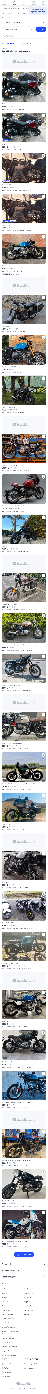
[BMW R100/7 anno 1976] (24, 951)
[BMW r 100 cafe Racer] (24, 1188)
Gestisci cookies (7, 1314)
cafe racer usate (14, 8)
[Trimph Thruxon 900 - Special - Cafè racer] (24, 632)
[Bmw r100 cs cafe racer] (24, 453)
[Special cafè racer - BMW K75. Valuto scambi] (24, 1148)
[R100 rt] (24, 91)
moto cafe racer (27, 8)
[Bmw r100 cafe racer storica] (24, 673)
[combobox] (24, 22)
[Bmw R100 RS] (24, 172)
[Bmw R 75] (24, 254)
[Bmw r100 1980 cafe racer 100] (24, 731)
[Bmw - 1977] (24, 1009)
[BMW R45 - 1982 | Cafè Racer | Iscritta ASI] (24, 1090)
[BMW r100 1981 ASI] (24, 394)
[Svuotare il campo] (43, 22)
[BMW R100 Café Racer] (24, 354)
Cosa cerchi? (6, 18)
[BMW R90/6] (24, 314)
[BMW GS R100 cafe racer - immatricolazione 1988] (24, 771)
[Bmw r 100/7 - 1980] (24, 910)
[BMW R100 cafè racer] (24, 1049)
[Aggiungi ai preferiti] (43, 75)
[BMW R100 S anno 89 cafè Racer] (24, 493)
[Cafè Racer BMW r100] (24, 592)
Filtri (41, 29)
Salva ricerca (9, 43)
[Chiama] (45, 274)
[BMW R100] (24, 533)
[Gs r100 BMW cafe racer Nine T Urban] (24, 1229)
